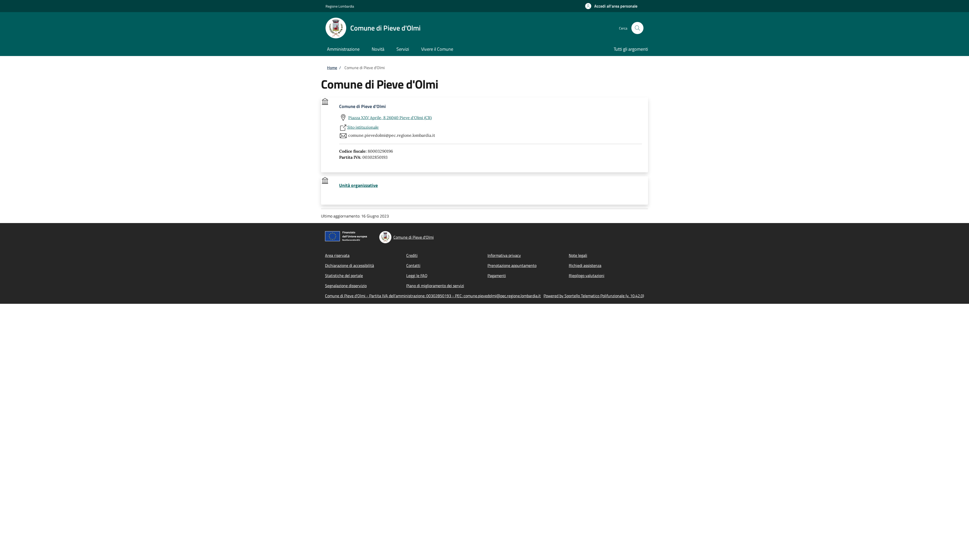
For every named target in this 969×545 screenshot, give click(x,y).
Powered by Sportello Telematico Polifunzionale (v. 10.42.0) (594, 296)
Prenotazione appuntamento (512, 265)
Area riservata (337, 255)
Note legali (578, 255)
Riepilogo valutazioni (586, 275)
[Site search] (637, 28)
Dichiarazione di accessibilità (349, 265)
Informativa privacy (504, 255)
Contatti (413, 265)
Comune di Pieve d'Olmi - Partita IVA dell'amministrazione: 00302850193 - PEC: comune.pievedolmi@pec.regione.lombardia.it (433, 296)
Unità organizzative (358, 185)
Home (332, 68)
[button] (611, 6)
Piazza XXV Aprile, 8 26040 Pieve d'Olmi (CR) (390, 117)
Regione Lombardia (340, 6)
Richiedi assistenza (585, 265)
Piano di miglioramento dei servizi (435, 286)
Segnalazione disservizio (346, 286)
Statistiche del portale (344, 275)
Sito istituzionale (363, 127)
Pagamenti (497, 275)
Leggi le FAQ (416, 275)
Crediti (412, 255)
